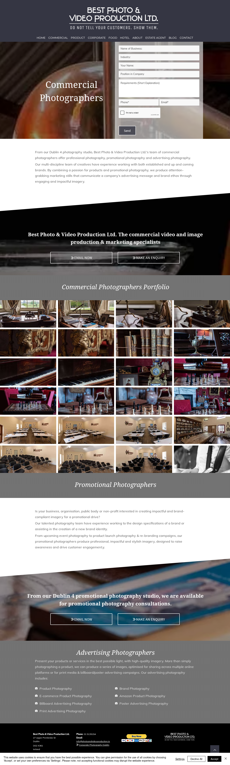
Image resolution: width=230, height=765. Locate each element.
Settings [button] (180, 759)
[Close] (226, 759)
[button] (28, 314)
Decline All (196, 759)
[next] (223, 388)
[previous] (7, 388)
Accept (214, 759)
